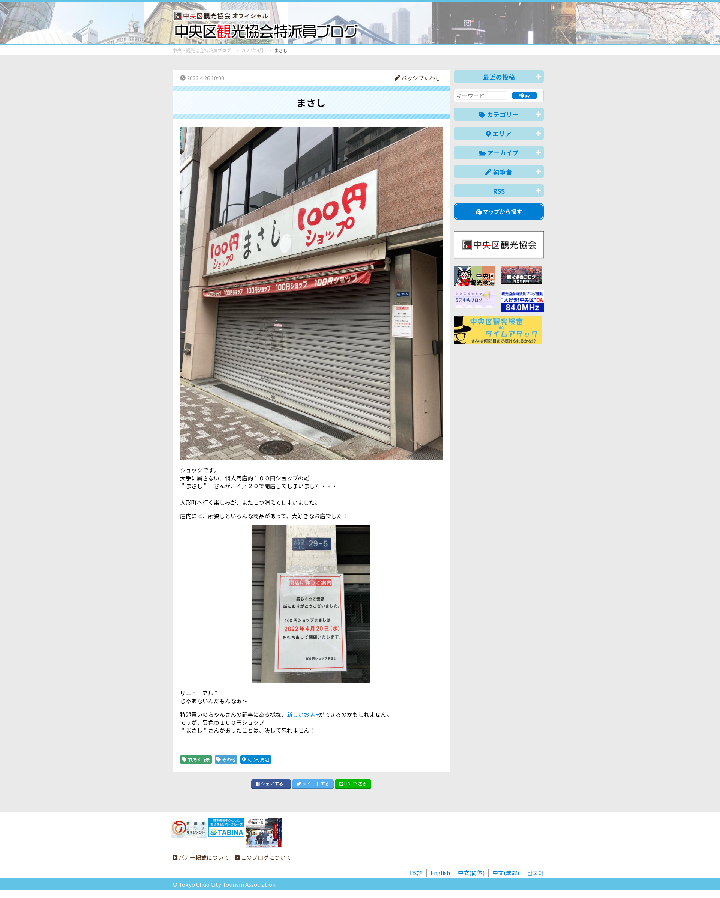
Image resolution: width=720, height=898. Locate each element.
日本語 (414, 873)
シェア (273, 783)
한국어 (535, 873)
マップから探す (502, 211)
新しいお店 (301, 714)
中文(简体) (471, 873)
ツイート (315, 783)
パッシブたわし (420, 78)
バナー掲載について (203, 857)
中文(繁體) (505, 873)
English (440, 873)
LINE (355, 783)
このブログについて (265, 857)
